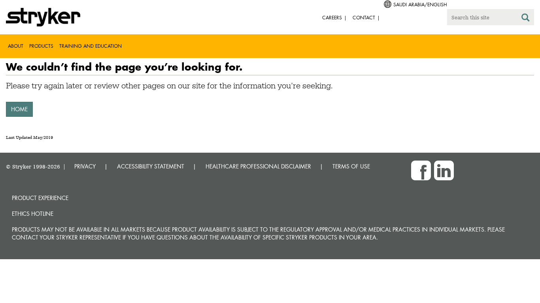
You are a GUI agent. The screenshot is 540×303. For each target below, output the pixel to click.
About (15, 46)
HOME (19, 109)
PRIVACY (85, 166)
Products (41, 46)
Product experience (40, 198)
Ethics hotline (32, 213)
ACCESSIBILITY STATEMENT (150, 166)
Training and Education (90, 46)
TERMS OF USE (351, 166)
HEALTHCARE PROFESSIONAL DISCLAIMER (258, 166)
